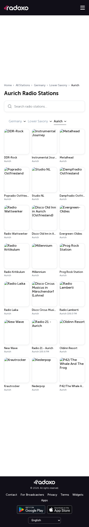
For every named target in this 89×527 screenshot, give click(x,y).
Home (8, 85)
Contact (11, 494)
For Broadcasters (32, 494)
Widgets (77, 494)
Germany (40, 85)
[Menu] (82, 8)
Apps (44, 500)
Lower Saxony (58, 85)
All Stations (23, 85)
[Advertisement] (44, 51)
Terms (64, 494)
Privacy (52, 494)
